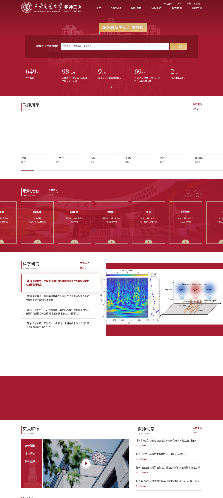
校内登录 (168, 4)
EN (179, 4)
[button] (188, 192)
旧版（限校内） (194, 4)
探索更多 (65, 380)
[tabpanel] (39, 74)
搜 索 (180, 46)
